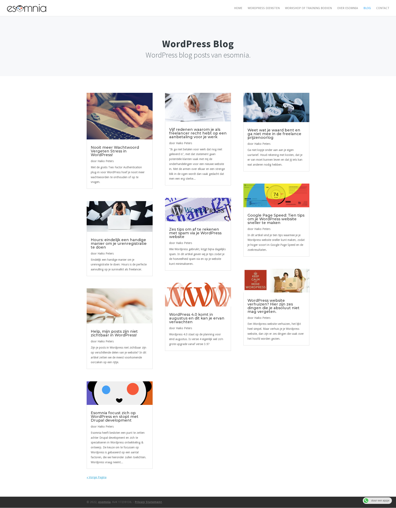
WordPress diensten (264, 8)
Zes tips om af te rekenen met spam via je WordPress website (195, 233)
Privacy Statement (148, 502)
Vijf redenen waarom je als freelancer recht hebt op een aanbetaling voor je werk (198, 133)
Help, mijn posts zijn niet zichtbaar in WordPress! (114, 333)
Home (238, 8)
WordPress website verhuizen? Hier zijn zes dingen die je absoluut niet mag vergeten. (273, 306)
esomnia (104, 502)
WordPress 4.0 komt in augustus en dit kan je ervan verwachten (196, 318)
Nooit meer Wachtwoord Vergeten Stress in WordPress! (115, 151)
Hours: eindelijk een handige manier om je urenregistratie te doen (119, 244)
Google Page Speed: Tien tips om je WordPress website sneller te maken (276, 219)
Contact (382, 8)
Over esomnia (347, 8)
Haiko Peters (106, 161)
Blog (367, 8)
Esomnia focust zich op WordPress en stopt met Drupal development (114, 417)
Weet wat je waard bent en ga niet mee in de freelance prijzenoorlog (274, 134)
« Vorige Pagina (96, 477)
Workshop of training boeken (308, 8)
